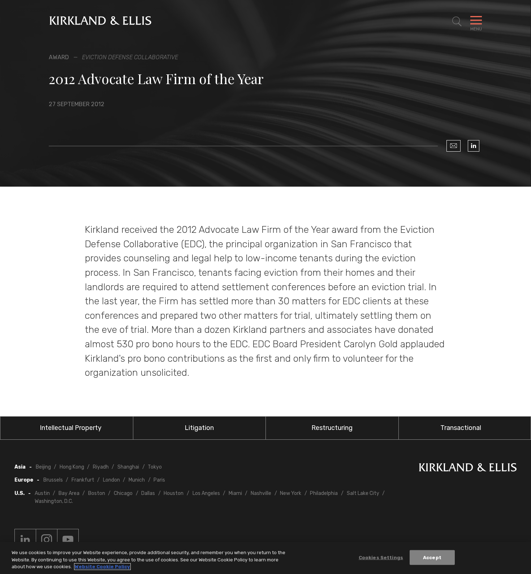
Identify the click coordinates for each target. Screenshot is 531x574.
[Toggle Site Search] (457, 21)
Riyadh (101, 467)
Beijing (43, 467)
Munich (137, 480)
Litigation (199, 428)
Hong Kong (72, 467)
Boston (96, 493)
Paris (159, 480)
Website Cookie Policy (102, 566)
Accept (432, 557)
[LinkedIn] (473, 146)
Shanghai (128, 467)
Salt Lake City (363, 493)
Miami (235, 493)
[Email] (453, 146)
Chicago (123, 493)
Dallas (148, 493)
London (111, 480)
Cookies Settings (381, 557)
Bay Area (69, 493)
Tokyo (155, 467)
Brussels (53, 480)
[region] (265, 558)
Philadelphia (324, 493)
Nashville (261, 493)
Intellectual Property (71, 428)
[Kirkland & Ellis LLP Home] (468, 468)
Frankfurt (83, 480)
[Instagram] (46, 540)
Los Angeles (206, 493)
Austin (42, 493)
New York (290, 493)
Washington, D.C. (54, 501)
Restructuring (332, 428)
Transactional (460, 428)
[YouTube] (68, 540)
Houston (174, 493)
